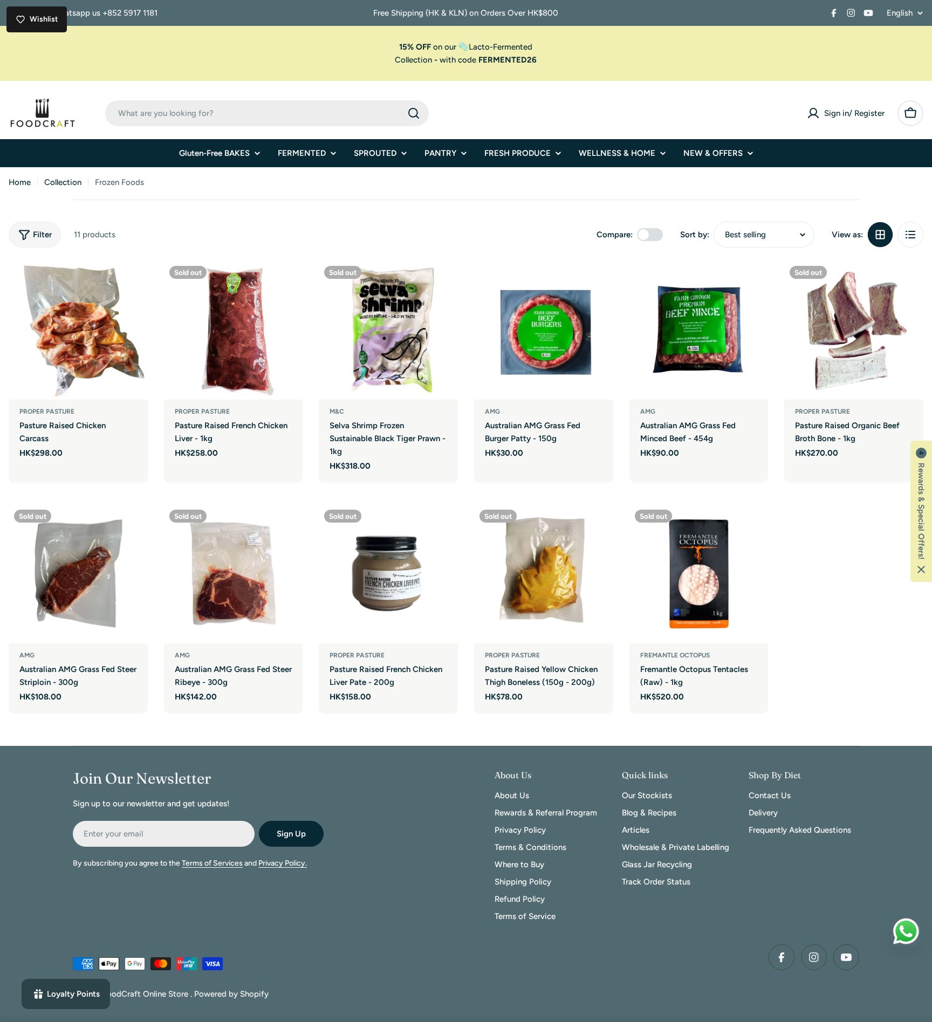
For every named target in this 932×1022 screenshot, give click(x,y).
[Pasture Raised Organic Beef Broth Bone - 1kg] (853, 330)
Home (20, 182)
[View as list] (910, 235)
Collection (413, 60)
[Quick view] (132, 284)
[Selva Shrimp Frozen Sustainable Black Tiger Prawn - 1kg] (388, 330)
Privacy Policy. (282, 863)
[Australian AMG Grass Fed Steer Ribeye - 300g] (233, 573)
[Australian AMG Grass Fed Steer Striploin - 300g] (78, 573)
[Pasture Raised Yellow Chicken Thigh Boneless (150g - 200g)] (543, 573)
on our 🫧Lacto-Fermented (465, 47)
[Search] (413, 113)
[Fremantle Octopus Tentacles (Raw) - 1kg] (699, 573)
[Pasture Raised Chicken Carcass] (78, 330)
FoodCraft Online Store (146, 994)
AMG (492, 411)
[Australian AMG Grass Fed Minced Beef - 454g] (699, 330)
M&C (337, 411)
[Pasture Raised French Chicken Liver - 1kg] (233, 330)
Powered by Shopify (231, 994)
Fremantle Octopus (675, 655)
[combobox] (267, 113)
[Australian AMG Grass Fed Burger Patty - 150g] (543, 330)
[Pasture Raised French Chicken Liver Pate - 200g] (388, 573)
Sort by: (694, 234)
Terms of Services (212, 863)
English (900, 13)
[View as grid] (880, 235)
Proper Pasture (46, 411)
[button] (921, 511)
